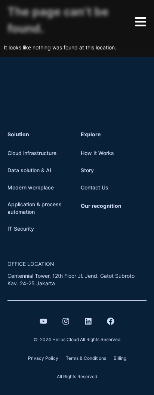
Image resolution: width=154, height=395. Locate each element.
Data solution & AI (29, 170)
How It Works (97, 153)
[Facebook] (110, 321)
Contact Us (94, 187)
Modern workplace (30, 187)
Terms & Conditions (86, 358)
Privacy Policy (43, 358)
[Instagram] (65, 321)
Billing (120, 358)
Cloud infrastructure (31, 153)
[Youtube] (43, 321)
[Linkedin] (88, 321)
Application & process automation (34, 208)
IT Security (20, 228)
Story (87, 170)
